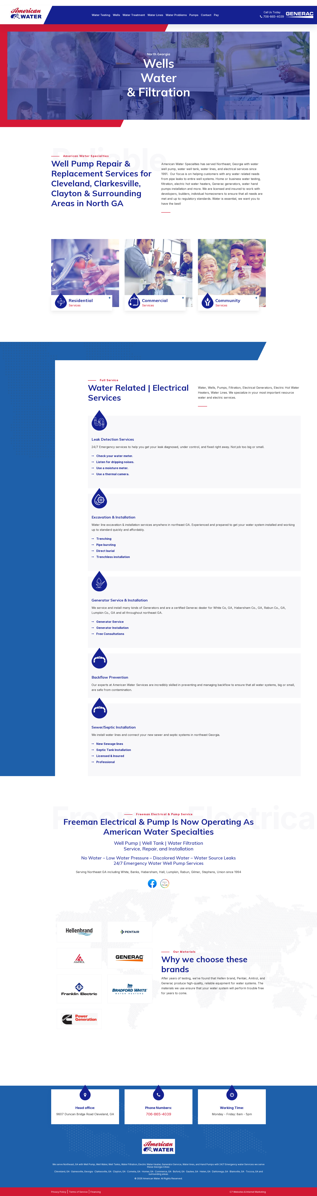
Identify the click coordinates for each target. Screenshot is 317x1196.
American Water (151, 1178)
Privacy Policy (58, 1191)
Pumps (193, 15)
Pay (216, 15)
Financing (95, 1191)
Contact (206, 15)
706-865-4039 (273, 16)
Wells (116, 15)
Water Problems (176, 15)
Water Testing (101, 15)
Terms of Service (78, 1191)
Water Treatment (134, 15)
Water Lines (155, 15)
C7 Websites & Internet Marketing (248, 1191)
